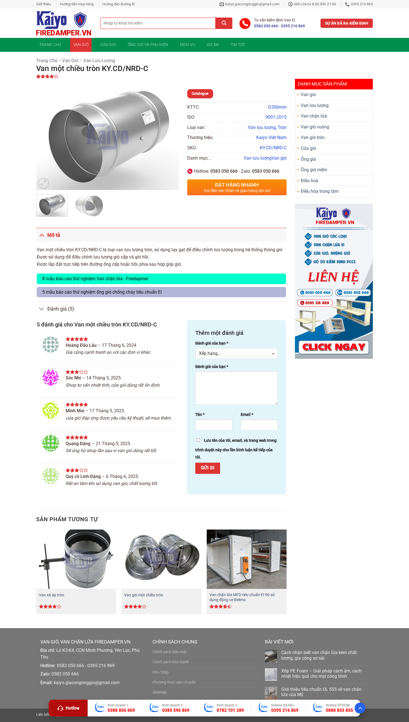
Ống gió (308, 159)
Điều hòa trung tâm (320, 191)
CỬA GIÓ (108, 44)
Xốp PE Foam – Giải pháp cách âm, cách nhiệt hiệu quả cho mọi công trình (321, 673)
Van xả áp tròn (51, 595)
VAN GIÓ (80, 44)
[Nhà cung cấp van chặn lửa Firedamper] (64, 23)
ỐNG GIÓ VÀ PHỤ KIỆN (148, 44)
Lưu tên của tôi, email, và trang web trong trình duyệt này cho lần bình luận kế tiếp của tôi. (236, 449)
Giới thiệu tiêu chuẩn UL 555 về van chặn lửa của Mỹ (321, 692)
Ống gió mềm (314, 169)
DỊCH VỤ (187, 44)
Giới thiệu (43, 4)
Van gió (70, 60)
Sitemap (159, 692)
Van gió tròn (313, 137)
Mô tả (53, 235)
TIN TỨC (238, 44)
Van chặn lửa (314, 116)
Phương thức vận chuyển (174, 682)
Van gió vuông (315, 127)
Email (247, 414)
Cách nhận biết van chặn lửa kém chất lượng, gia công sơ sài (319, 655)
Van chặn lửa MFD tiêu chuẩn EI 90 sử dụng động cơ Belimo (242, 597)
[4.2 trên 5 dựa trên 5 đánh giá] (204, 76)
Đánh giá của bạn (211, 343)
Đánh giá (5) (60, 309)
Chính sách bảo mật (169, 652)
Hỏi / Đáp (160, 672)
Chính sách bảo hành (170, 662)
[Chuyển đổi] (41, 235)
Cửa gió (308, 148)
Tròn (282, 127)
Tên (199, 414)
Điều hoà (309, 180)
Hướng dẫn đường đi (118, 4)
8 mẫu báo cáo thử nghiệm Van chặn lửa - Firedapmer (95, 278)
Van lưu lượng (99, 60)
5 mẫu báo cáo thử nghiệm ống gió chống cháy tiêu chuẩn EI (102, 292)
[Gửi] (224, 23)
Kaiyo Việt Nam (271, 137)
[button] (43, 183)
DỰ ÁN (213, 44)
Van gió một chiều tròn (143, 595)
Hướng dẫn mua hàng (76, 4)
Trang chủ (46, 60)
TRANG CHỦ (50, 44)
